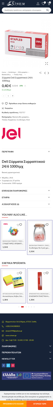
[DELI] (11, 134)
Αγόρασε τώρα (39, 404)
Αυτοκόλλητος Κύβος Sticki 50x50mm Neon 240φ (21, 296)
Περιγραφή (8, 151)
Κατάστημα (12, 72)
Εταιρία (6, 197)
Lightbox (46, 63)
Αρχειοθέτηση (34, 294)
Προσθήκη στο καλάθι (13, 404)
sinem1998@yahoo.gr (14, 331)
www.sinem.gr (11, 335)
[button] (19, 307)
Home (4, 72)
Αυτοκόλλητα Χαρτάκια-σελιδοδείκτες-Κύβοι (19, 294)
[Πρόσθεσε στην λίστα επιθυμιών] (20, 224)
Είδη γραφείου (23, 72)
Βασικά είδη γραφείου (7, 74)
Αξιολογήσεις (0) (10, 204)
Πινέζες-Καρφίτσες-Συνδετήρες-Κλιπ (19, 74)
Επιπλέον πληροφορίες (14, 191)
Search (47, 10)
